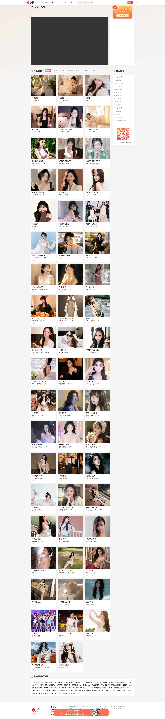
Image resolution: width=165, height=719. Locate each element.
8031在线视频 (118, 117)
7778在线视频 (118, 86)
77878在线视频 (118, 89)
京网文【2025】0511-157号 (100, 706)
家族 (70, 3)
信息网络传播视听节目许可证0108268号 (71, 708)
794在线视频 (117, 105)
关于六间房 (53, 707)
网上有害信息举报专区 (116, 708)
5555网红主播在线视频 (120, 120)
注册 (136, 2)
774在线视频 (117, 80)
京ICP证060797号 (73, 706)
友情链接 (52, 709)
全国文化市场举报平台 (86, 711)
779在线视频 (117, 92)
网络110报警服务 (66, 711)
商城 (58, 3)
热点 (35, 7)
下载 (64, 3)
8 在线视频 (117, 114)
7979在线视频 (118, 108)
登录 (130, 2)
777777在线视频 (118, 83)
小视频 (46, 3)
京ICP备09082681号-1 (86, 706)
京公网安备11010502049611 (101, 708)
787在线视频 (117, 95)
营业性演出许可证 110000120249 (118, 706)
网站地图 (52, 711)
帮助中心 (52, 714)
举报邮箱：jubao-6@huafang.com (102, 711)
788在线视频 (117, 102)
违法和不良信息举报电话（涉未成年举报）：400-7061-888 (75, 713)
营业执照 (64, 706)
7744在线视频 (118, 77)
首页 (40, 3)
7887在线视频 (118, 98)
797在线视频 (117, 111)
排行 (53, 3)
